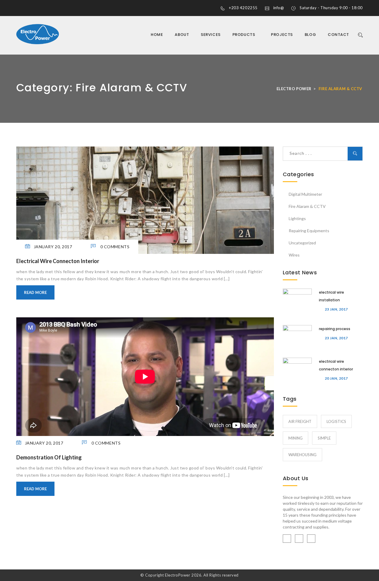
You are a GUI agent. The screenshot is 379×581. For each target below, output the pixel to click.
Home (157, 34)
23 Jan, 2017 (336, 309)
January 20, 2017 (53, 246)
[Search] (359, 35)
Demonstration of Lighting (49, 457)
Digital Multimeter (305, 194)
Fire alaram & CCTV (307, 206)
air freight (299, 421)
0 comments (114, 246)
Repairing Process (334, 328)
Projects (282, 34)
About (182, 34)
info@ (278, 7)
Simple (324, 438)
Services (210, 34)
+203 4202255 (243, 7)
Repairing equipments (309, 230)
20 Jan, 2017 (336, 378)
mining (295, 438)
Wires (294, 254)
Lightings (297, 218)
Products (244, 34)
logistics (336, 421)
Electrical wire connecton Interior (57, 261)
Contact (338, 34)
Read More (35, 292)
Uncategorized (302, 242)
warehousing (302, 454)
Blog (310, 34)
